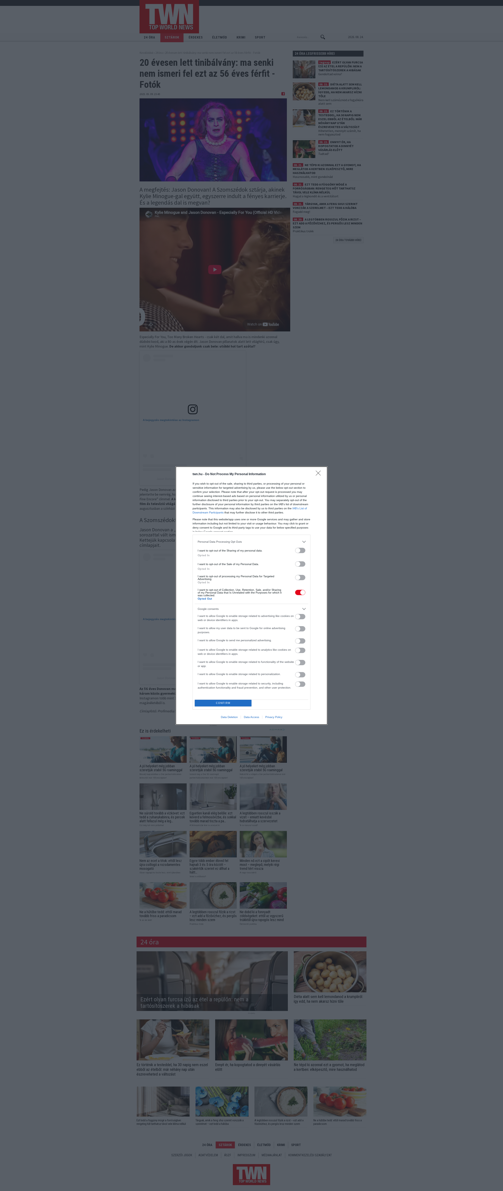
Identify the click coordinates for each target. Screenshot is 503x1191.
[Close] (319, 474)
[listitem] (251, 542)
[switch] (300, 550)
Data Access (251, 717)
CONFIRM (223, 703)
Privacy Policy (273, 717)
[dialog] (251, 595)
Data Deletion (229, 717)
